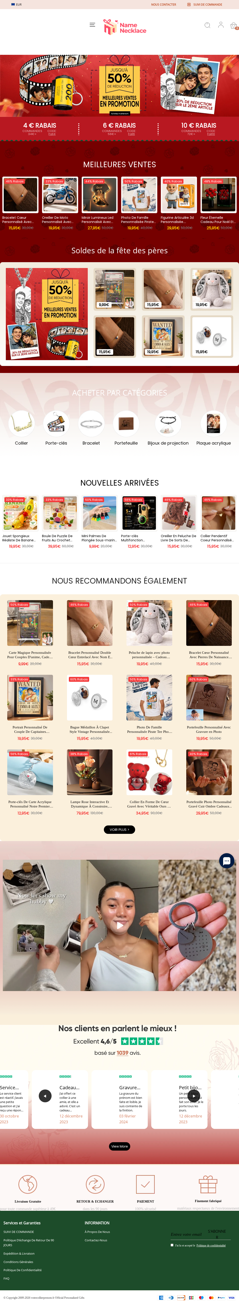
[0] (234, 25)
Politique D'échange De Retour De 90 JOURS (29, 1242)
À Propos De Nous (97, 1232)
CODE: (52, 132)
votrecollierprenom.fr (42, 1297)
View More (119, 1146)
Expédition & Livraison (19, 1253)
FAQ (6, 1278)
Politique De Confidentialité (23, 1270)
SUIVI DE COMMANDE (19, 1232)
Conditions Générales (18, 1262)
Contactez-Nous (96, 1240)
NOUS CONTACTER (163, 5)
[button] (45, 1095)
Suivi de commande (207, 5)
